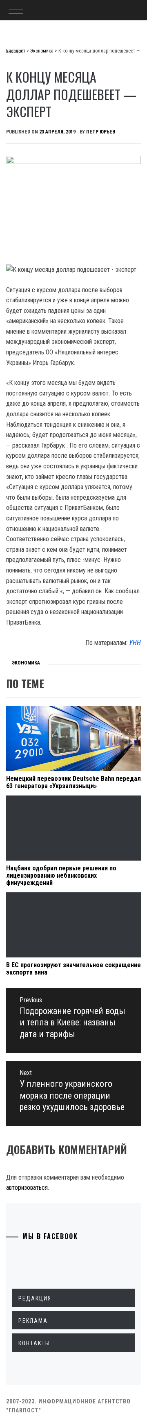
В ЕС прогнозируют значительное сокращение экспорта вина (73, 968)
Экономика (26, 663)
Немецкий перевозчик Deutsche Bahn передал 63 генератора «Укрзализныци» (73, 782)
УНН (135, 643)
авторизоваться (27, 1187)
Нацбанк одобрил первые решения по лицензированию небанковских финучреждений (61, 875)
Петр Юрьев (100, 132)
